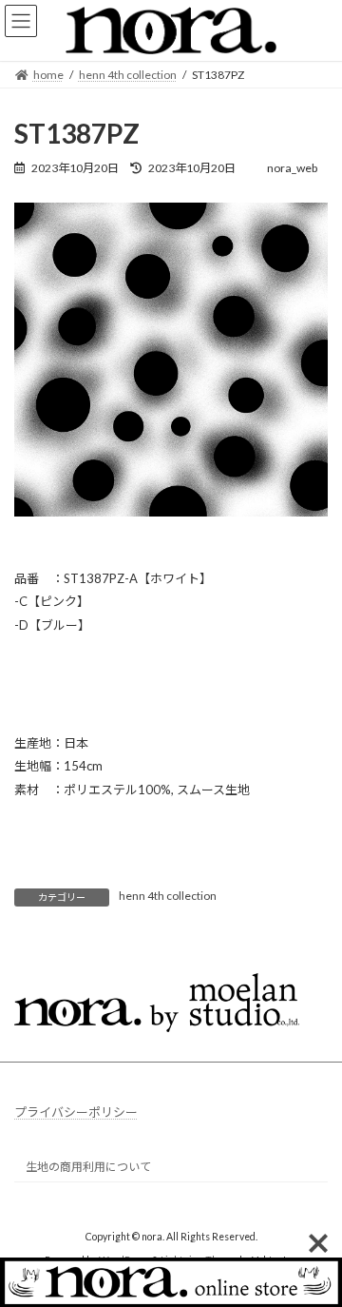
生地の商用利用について (88, 1167)
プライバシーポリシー (76, 1112)
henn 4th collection (168, 895)
